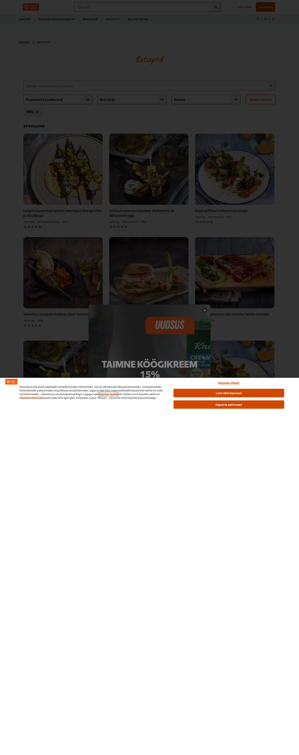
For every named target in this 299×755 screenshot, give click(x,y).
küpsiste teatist (108, 394)
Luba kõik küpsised (229, 393)
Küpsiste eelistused (31, 397)
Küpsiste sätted (228, 383)
